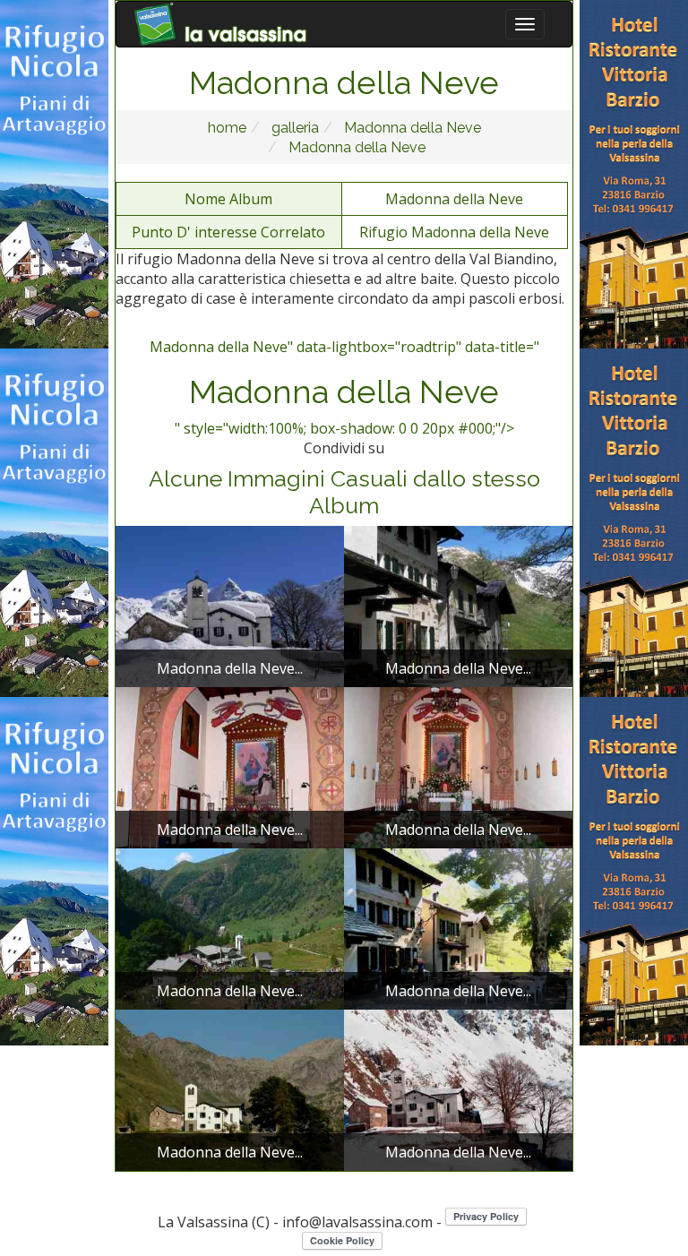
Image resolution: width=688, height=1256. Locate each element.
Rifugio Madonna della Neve (454, 232)
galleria (293, 127)
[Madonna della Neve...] (230, 605)
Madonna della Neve (410, 127)
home (227, 127)
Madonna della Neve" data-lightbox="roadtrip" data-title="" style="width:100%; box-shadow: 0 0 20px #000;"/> (344, 388)
